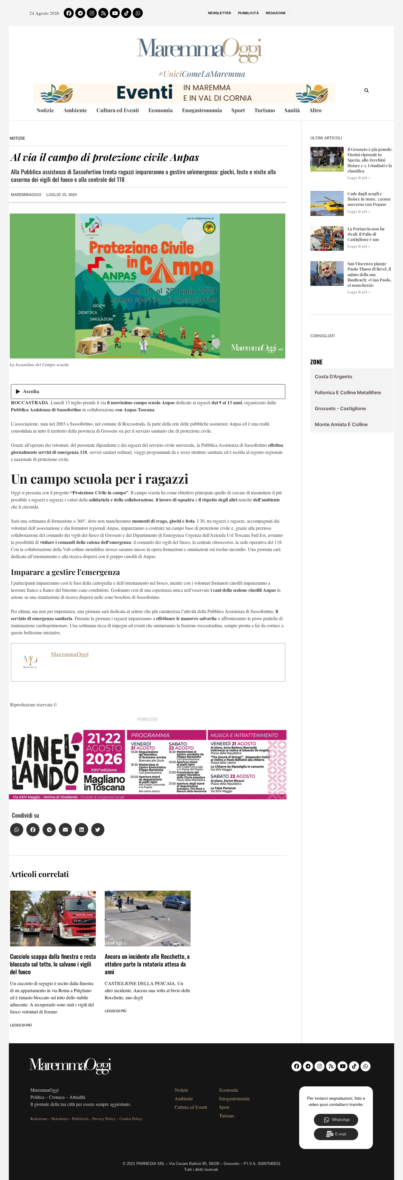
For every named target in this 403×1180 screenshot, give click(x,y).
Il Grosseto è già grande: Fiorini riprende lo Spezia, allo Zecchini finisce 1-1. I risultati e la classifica (370, 160)
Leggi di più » (359, 177)
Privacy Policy (104, 1118)
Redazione (276, 13)
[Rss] (103, 13)
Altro (315, 110)
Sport (238, 110)
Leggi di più (21, 1025)
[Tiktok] (126, 13)
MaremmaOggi (70, 654)
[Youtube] (115, 13)
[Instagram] (92, 13)
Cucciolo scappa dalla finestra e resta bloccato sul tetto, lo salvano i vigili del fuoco (53, 964)
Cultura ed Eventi (117, 110)
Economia (160, 110)
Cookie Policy (130, 1118)
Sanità (292, 110)
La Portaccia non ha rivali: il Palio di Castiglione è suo (366, 234)
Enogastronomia (202, 110)
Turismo (264, 110)
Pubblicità (248, 13)
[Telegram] (80, 13)
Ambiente (75, 110)
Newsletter (219, 13)
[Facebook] (69, 13)
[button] (16, 829)
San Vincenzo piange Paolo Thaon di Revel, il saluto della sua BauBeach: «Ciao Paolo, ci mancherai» (369, 274)
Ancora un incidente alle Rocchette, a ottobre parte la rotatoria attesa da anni (147, 964)
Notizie (45, 110)
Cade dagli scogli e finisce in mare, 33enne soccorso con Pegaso (369, 199)
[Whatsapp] (138, 13)
